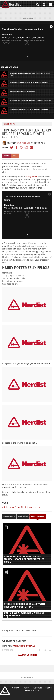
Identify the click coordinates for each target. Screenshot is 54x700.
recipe (38, 507)
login (44, 4)
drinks (5, 507)
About (27, 688)
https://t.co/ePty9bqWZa (24, 645)
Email (31, 147)
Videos (48, 688)
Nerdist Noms (27, 507)
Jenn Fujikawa (23, 143)
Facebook (16, 147)
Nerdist (11, 4)
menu (50, 4)
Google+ (21, 147)
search (37, 4)
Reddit (26, 147)
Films (6, 156)
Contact (16, 688)
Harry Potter (31, 176)
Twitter (12, 147)
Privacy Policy (32, 690)
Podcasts (37, 688)
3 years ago (7, 650)
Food (15, 156)
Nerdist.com (5, 690)
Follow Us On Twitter (27, 655)
